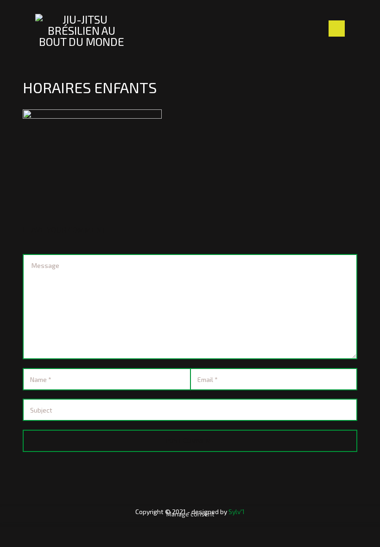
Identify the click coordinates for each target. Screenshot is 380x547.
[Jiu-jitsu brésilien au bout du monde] (81, 30)
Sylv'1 (236, 511)
